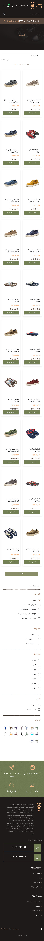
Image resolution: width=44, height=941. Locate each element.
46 (34, 688)
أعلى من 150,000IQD (29, 618)
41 (34, 665)
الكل (34, 600)
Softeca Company (22, 935)
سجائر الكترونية (35, 887)
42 (34, 670)
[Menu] (3, 6)
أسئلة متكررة (36, 911)
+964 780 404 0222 (19, 847)
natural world (29, 639)
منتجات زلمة (36, 874)
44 (34, 679)
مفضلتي (37, 906)
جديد (33, 705)
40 (34, 660)
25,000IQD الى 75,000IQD (27, 609)
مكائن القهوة (36, 882)
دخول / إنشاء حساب (22, 5)
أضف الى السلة (32, 113)
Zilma (7, 929)
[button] (8, 5)
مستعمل (31, 710)
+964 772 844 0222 (19, 857)
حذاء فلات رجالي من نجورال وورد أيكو (33, 101)
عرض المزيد (22, 573)
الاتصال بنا (37, 915)
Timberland (30, 644)
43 (34, 674)
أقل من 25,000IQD (29, 605)
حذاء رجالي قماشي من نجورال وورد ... (11, 101)
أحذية (38, 878)
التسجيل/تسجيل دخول (33, 902)
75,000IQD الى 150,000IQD (27, 614)
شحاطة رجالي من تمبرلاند (34, 151)
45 (34, 684)
